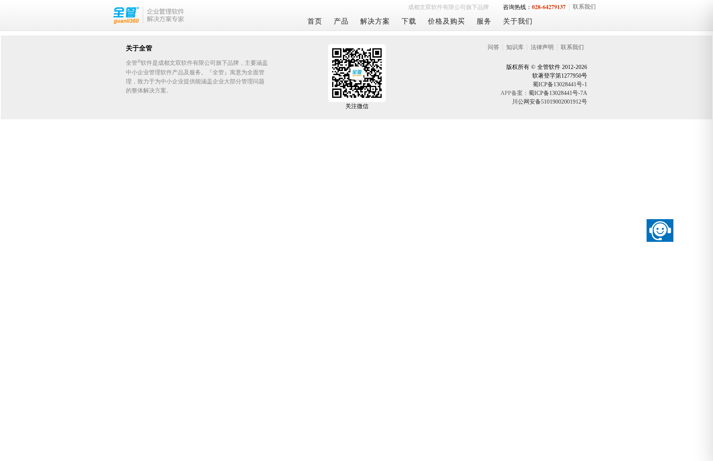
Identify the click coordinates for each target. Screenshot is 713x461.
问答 (493, 47)
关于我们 (518, 21)
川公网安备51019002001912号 (549, 102)
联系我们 (584, 7)
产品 (341, 21)
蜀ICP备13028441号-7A (558, 93)
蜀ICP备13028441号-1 (560, 84)
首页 (314, 21)
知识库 (515, 47)
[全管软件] (201, 15)
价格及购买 (446, 21)
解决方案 (375, 21)
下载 (408, 21)
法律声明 (542, 47)
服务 (484, 21)
